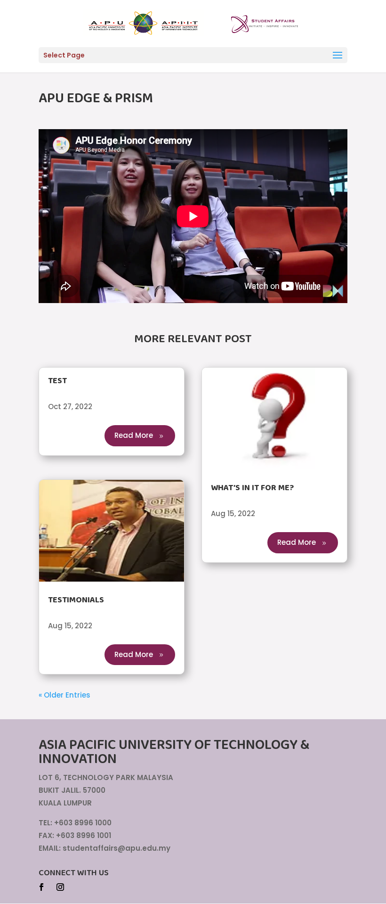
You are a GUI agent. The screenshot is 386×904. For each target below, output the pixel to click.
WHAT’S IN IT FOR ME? (252, 487)
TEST (57, 380)
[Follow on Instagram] (60, 887)
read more (133, 435)
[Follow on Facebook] (41, 887)
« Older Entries (64, 695)
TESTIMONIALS (76, 600)
